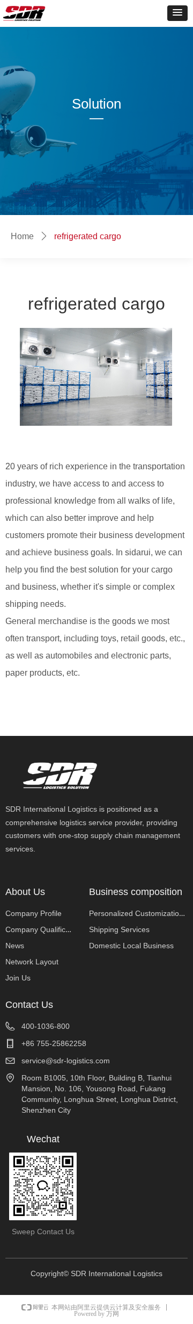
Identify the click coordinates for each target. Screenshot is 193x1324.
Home (22, 236)
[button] (177, 13)
